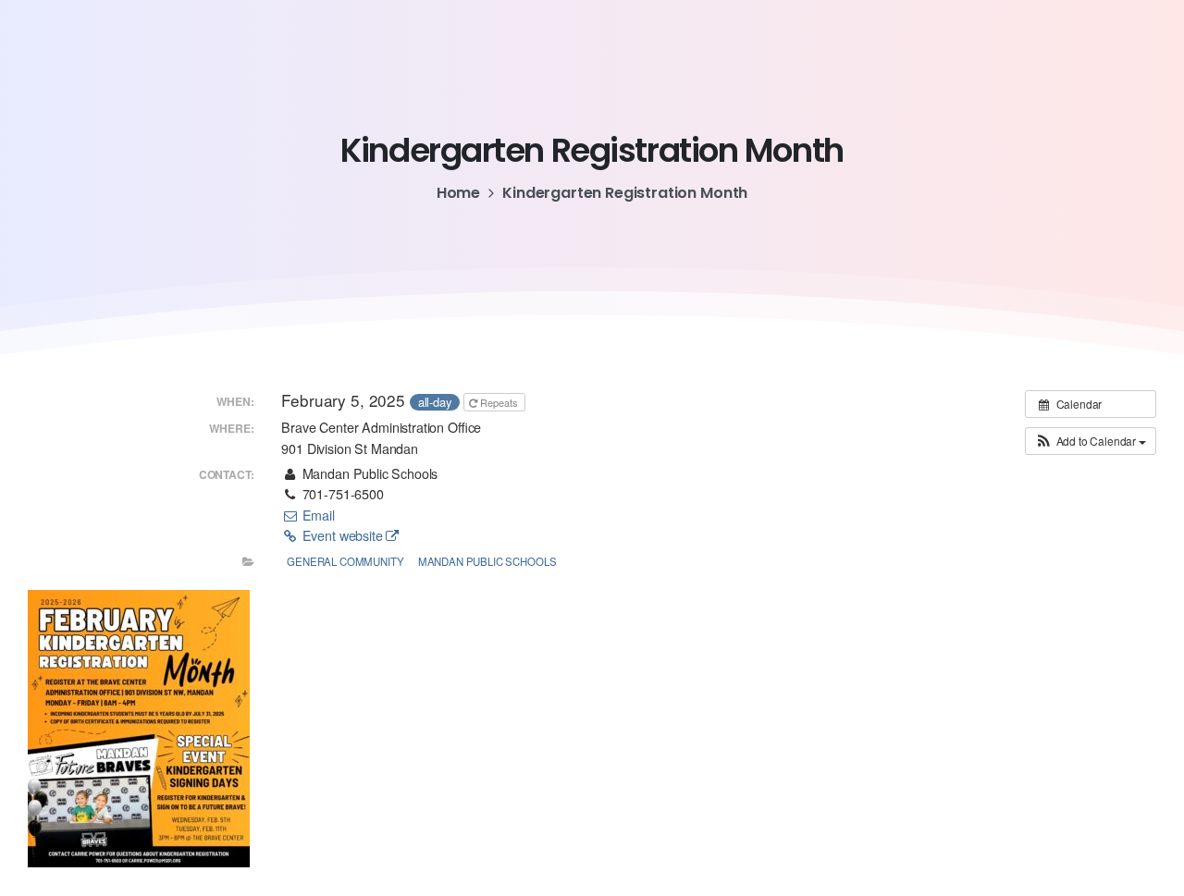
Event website (343, 535)
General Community (345, 561)
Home (458, 192)
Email (316, 515)
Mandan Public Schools (487, 561)
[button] (1090, 441)
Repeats (499, 402)
